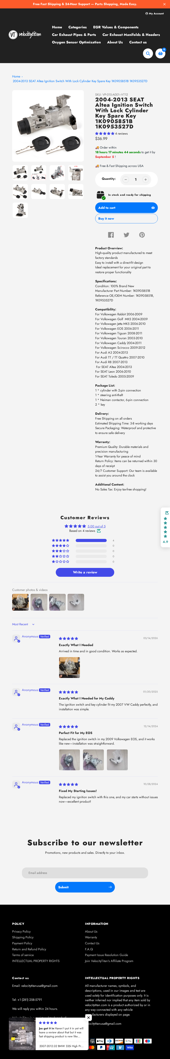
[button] (105, 133)
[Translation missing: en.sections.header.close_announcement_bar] (164, 4)
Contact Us (92, 943)
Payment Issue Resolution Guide (106, 955)
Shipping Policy (22, 937)
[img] (68, 638)
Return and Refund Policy (29, 949)
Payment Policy (22, 943)
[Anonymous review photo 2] (93, 760)
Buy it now (106, 220)
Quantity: (109, 178)
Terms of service (23, 955)
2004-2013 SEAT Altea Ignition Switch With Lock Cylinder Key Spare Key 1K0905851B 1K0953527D (80, 81)
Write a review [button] (85, 572)
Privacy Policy (21, 931)
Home (16, 76)
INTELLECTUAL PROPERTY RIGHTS (36, 961)
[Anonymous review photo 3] (117, 760)
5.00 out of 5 (97, 526)
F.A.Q (89, 949)
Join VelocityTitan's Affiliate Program (109, 961)
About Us (91, 931)
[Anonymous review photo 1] (69, 667)
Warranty (91, 937)
